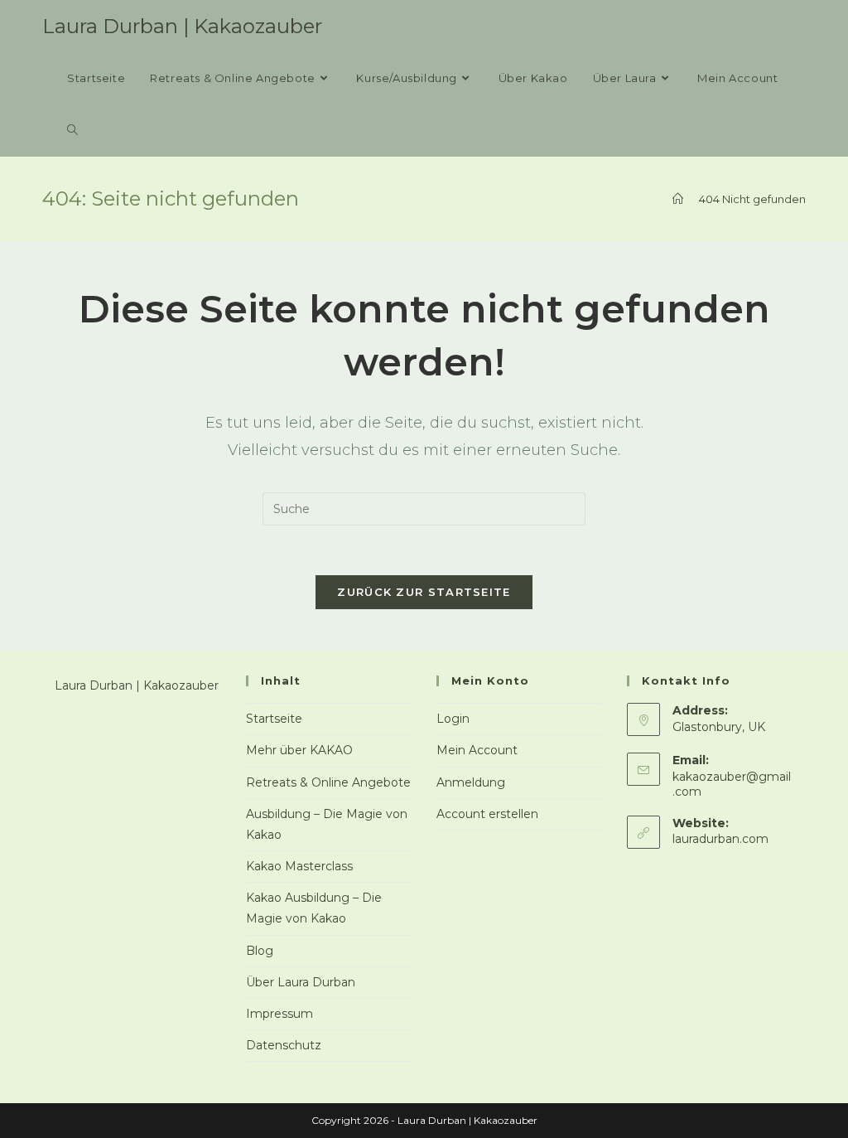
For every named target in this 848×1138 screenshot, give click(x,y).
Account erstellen (487, 813)
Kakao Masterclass (299, 866)
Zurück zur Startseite (423, 591)
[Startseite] (677, 199)
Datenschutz (283, 1045)
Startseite (274, 718)
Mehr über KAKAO (299, 750)
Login (453, 718)
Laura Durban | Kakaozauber (182, 26)
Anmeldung (470, 782)
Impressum (279, 1013)
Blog (259, 950)
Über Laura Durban (300, 982)
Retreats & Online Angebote (328, 782)
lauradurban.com (720, 838)
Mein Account (477, 750)
